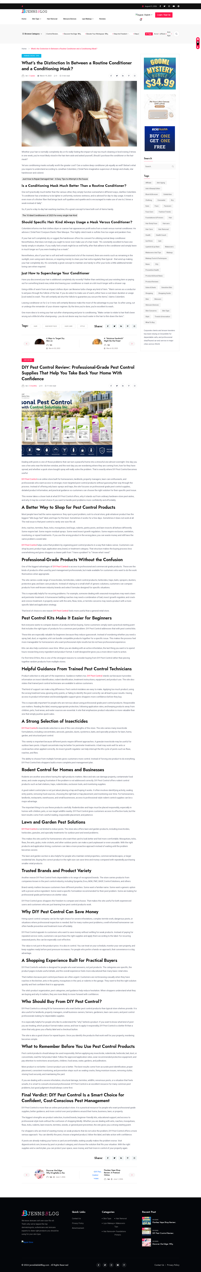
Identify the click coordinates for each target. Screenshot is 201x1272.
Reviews (102, 19)
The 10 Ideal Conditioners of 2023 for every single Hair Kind (49, 215)
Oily (156, 264)
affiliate (162, 34)
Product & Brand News (154, 276)
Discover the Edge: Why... (101, 34)
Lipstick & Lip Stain (152, 247)
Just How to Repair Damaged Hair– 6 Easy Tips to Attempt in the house (55, 179)
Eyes (147, 206)
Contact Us (76, 1218)
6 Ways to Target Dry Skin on (55, 339)
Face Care (149, 212)
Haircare (166, 223)
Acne (156, 34)
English (147, 15)
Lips (159, 241)
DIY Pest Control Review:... (78, 34)
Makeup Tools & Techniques (156, 258)
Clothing (149, 200)
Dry (172, 200)
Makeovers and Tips (153, 252)
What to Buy (150, 322)
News (148, 264)
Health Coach (161, 235)
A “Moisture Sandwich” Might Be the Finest (114, 339)
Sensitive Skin (166, 287)
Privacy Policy (78, 1223)
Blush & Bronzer (152, 194)
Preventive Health (152, 270)
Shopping (149, 293)
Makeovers (169, 247)
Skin (147, 299)
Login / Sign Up (163, 15)
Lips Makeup (87, 19)
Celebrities (167, 194)
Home (24, 19)
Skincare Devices (69, 19)
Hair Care (68, 326)
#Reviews (28, 360)
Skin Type (35, 19)
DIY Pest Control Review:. (163, 1233)
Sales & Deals (151, 287)
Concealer (161, 200)
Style (82, 326)
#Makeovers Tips (31, 56)
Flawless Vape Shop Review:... (53, 34)
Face (156, 206)
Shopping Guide (164, 293)
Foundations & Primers (154, 218)
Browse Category (32, 34)
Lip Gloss (149, 241)
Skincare (157, 299)
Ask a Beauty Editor (153, 188)
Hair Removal (52, 19)
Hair (35, 326)
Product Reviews (152, 282)
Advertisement (78, 1228)
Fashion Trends (165, 212)
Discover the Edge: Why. (162, 1244)
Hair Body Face (51, 326)
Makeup (170, 252)
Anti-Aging (161, 183)
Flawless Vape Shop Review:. (164, 1222)
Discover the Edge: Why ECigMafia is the (55, 1171)
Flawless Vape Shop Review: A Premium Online (112, 1172)
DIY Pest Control (29, 479)
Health (148, 235)
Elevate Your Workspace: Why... (126, 34)
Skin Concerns (151, 311)
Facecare (167, 206)
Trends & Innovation (162, 317)
